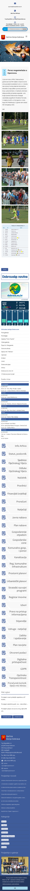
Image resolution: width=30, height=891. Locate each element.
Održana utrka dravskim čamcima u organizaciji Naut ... (14, 780)
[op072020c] (14, 149)
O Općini (4, 825)
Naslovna (11, 53)
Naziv (5, 29)
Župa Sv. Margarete (7, 345)
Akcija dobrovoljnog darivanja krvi (9, 794)
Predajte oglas (18, 716)
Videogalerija (5, 342)
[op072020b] (14, 131)
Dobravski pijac (6, 364)
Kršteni (3, 358)
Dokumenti (5, 840)
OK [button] (15, 888)
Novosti (3, 821)
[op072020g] (14, 224)
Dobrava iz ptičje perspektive (8, 807)
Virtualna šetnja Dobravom (10, 329)
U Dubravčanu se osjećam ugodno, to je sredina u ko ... (14, 784)
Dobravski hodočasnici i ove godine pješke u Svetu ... (13, 797)
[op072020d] (14, 168)
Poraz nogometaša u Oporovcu (17, 71)
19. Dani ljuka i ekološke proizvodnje (9, 801)
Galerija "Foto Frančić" (7, 339)
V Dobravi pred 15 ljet (7, 374)
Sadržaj (24, 29)
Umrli (2, 361)
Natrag (4, 269)
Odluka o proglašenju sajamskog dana (10, 804)
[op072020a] (14, 112)
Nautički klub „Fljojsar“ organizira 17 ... (10, 811)
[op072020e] (14, 187)
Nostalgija (4, 336)
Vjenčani (3, 355)
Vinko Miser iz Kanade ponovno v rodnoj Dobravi (12, 790)
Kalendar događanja (8, 836)
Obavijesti (4, 832)
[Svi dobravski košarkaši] (15, 865)
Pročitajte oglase (7, 716)
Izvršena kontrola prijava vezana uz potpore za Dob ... (13, 787)
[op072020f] (14, 205)
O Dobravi (4, 829)
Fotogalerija (5, 332)
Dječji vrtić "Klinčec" (7, 351)
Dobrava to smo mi (7, 371)
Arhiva (3, 367)
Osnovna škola (5, 348)
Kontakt (3, 847)
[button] (10, 884)
